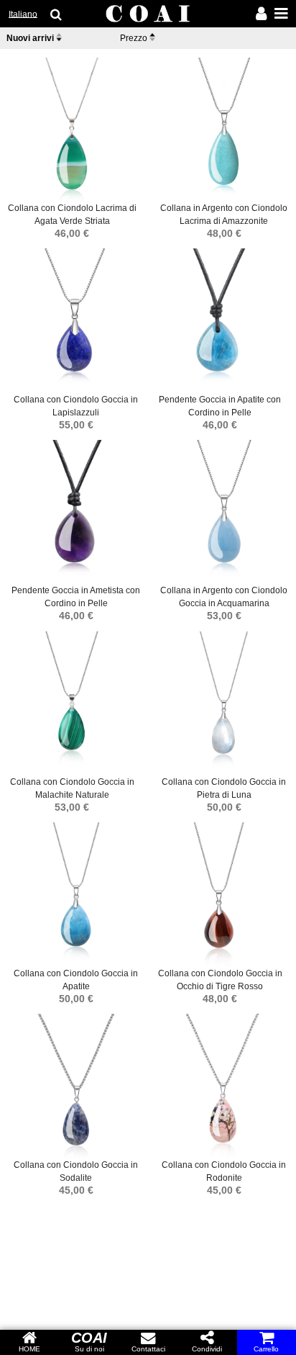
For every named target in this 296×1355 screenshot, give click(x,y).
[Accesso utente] (261, 14)
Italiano (23, 14)
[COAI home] (148, 14)
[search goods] (57, 14)
